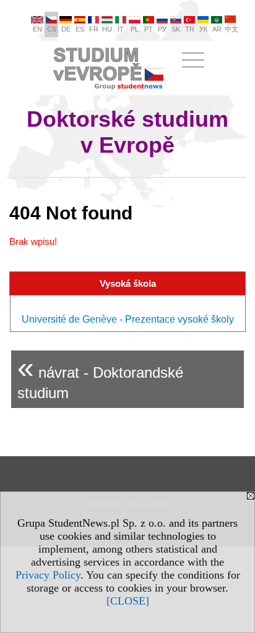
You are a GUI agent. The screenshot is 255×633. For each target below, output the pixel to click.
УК (203, 29)
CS (51, 29)
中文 (231, 29)
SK (175, 29)
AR (217, 29)
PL (135, 29)
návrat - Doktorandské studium (100, 376)
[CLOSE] (127, 601)
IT (121, 29)
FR (93, 29)
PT (148, 29)
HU (107, 29)
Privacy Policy (47, 575)
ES (80, 29)
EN (37, 29)
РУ (162, 29)
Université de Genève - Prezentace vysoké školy (128, 319)
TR (189, 29)
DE (66, 29)
